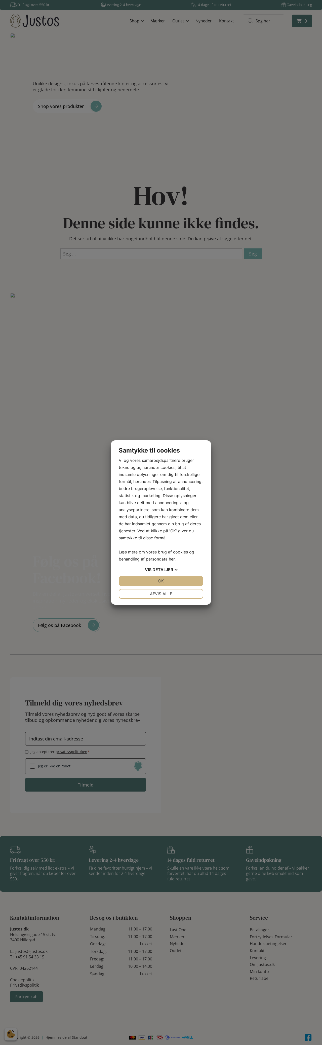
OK (161, 580)
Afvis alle (161, 593)
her (172, 559)
